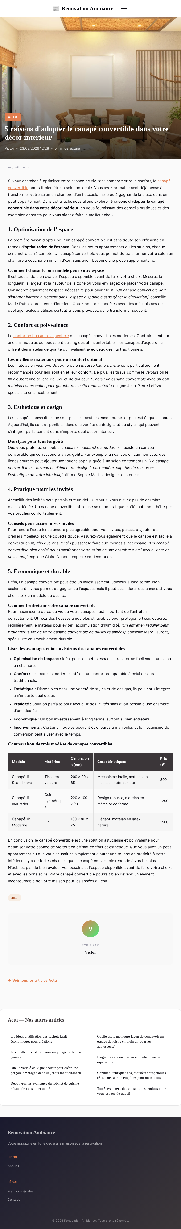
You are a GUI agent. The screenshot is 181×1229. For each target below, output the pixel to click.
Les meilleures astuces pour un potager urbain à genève (46, 1054)
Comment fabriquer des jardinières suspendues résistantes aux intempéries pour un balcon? (131, 1075)
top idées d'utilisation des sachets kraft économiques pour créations (39, 1038)
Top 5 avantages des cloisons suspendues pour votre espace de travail (131, 1090)
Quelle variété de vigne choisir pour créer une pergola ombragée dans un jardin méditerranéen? (47, 1070)
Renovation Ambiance (83, 8)
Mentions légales (20, 1191)
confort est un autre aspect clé (41, 335)
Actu (12, 117)
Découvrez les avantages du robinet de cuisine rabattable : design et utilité (45, 1085)
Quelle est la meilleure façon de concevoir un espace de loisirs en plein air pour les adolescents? (130, 1041)
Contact (14, 1199)
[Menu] (123, 8)
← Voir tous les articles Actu (32, 980)
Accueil (13, 167)
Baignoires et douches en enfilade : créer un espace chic (129, 1059)
